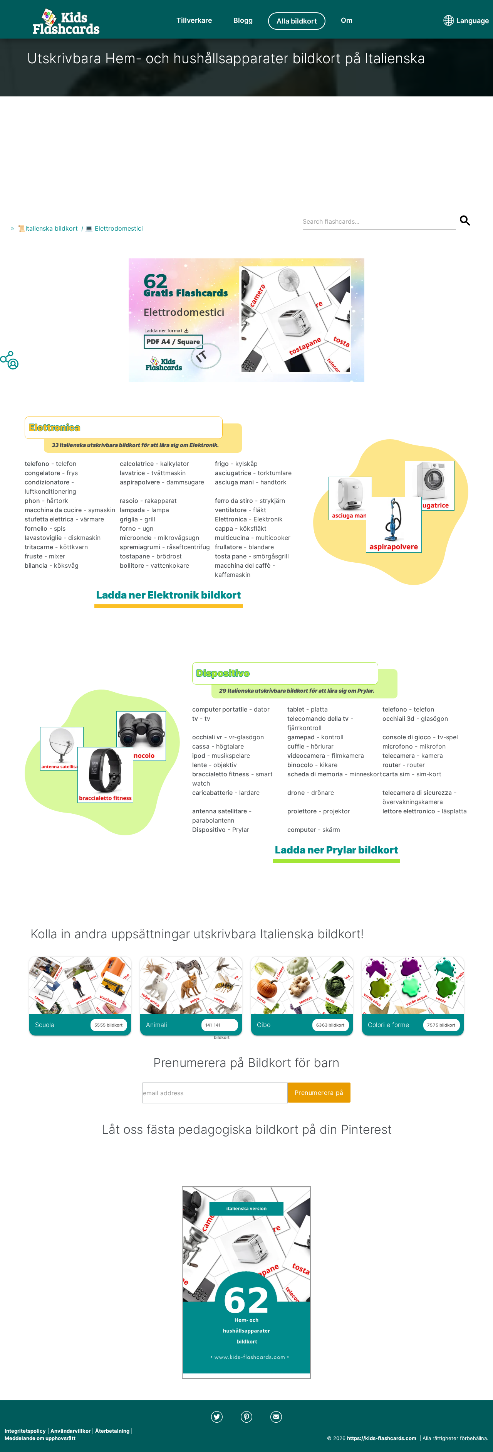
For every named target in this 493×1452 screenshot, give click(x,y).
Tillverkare (194, 20)
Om (346, 20)
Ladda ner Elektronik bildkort (168, 595)
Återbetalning (112, 1431)
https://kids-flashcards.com (381, 1438)
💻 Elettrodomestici (114, 228)
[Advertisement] (246, 150)
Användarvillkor (70, 1431)
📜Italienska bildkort (48, 228)
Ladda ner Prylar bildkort (336, 850)
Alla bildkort (297, 21)
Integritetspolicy (25, 1431)
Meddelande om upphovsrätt (40, 1438)
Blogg (243, 20)
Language (458, 21)
